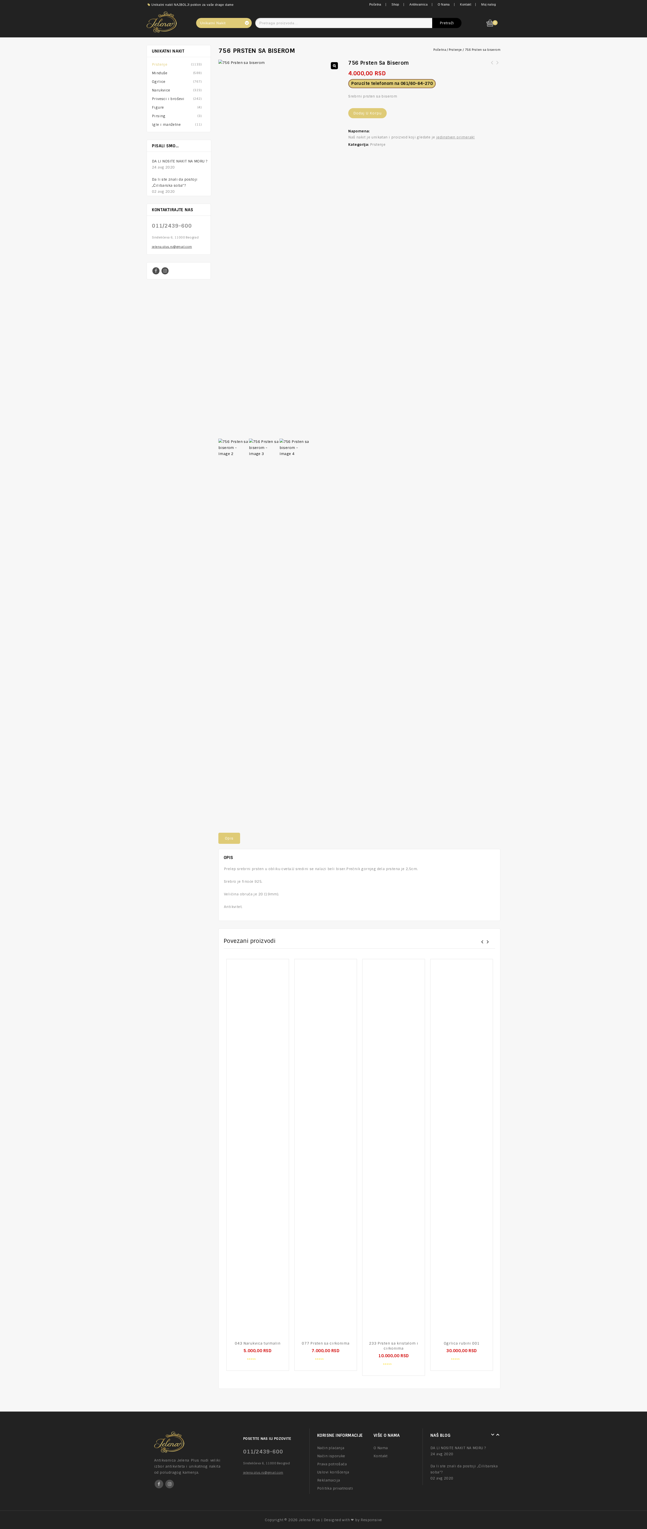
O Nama (444, 4)
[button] (334, 65)
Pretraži (447, 23)
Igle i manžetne (166, 124)
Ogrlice (159, 81)
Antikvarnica (418, 4)
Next (208, 146)
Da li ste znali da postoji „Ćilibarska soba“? (174, 182)
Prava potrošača (332, 1464)
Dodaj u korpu (367, 113)
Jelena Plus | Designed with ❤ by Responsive (340, 1520)
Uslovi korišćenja (333, 1472)
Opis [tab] (229, 838)
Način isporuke (331, 1456)
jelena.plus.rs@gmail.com (172, 247)
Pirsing (159, 116)
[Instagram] (165, 270)
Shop (395, 4)
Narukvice (161, 90)
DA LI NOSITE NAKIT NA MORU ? (179, 161)
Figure (158, 107)
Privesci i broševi (168, 99)
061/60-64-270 (417, 83)
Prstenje (455, 50)
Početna (375, 4)
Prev (203, 146)
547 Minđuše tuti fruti (492, 66)
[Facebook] (155, 270)
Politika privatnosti (335, 1488)
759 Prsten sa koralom (497, 66)
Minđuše (160, 73)
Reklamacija (328, 1480)
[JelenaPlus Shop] (162, 21)
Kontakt (465, 4)
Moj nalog (488, 4)
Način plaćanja (330, 1448)
